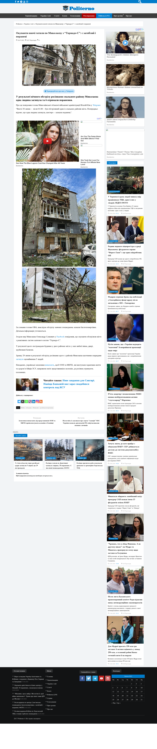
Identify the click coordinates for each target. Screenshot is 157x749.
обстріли (28, 408)
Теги (18, 408)
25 (113, 699)
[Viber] (30, 400)
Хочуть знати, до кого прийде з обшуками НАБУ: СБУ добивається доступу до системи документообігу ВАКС (123, 448)
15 (132, 691)
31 (141, 699)
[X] (22, 400)
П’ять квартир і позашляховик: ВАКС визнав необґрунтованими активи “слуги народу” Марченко (125, 396)
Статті (56, 15)
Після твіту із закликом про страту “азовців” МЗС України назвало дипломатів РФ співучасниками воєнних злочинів (81, 422)
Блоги (64, 15)
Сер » (119, 703)
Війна (23, 408)
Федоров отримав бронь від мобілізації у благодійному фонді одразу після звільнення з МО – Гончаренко (125, 299)
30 (137, 699)
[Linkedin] (33, 400)
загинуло (20, 359)
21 (127, 696)
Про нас (129, 15)
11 (113, 691)
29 (132, 699)
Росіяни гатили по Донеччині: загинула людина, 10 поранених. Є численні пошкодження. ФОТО (58, 465)
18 (113, 696)
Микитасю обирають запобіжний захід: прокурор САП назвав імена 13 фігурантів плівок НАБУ (125, 499)
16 (137, 691)
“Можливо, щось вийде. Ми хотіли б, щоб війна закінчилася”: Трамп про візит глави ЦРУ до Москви (28, 696)
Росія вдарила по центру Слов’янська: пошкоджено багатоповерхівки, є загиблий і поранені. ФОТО (27, 705)
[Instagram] (37, 400)
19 (118, 696)
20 (123, 696)
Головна (50, 676)
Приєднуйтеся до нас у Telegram (60, 91)
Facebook (61, 336)
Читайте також (20, 435)
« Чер (114, 703)
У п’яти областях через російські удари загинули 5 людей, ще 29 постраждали (27, 465)
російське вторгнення (46, 408)
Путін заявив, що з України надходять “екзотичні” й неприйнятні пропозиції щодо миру (124, 347)
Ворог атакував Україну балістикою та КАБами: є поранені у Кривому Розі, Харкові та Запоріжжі (28, 679)
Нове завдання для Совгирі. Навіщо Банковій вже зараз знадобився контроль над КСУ (69, 383)
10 (141, 688)
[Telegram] (19, 400)
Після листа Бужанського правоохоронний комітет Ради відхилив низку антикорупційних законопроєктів (125, 599)
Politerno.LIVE (104, 15)
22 (132, 696)
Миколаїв (36, 408)
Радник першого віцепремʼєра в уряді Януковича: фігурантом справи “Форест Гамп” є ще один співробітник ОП (125, 251)
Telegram (96, 105)
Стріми (49, 698)
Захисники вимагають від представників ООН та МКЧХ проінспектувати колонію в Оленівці (37, 421)
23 (137, 696)
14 (127, 691)
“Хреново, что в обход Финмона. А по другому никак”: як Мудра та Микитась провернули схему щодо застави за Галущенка (124, 548)
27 (123, 699)
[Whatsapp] (26, 400)
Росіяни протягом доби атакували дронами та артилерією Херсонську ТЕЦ (90, 465)
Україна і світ (45, 15)
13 (123, 691)
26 (118, 699)
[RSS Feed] (41, 400)
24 (141, 696)
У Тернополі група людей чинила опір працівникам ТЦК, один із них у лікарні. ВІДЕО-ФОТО (124, 199)
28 (127, 699)
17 (141, 691)
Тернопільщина (31, 15)
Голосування (75, 15)
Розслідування (89, 15)
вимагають (49, 364)
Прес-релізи (118, 15)
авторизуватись (47, 476)
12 (118, 691)
